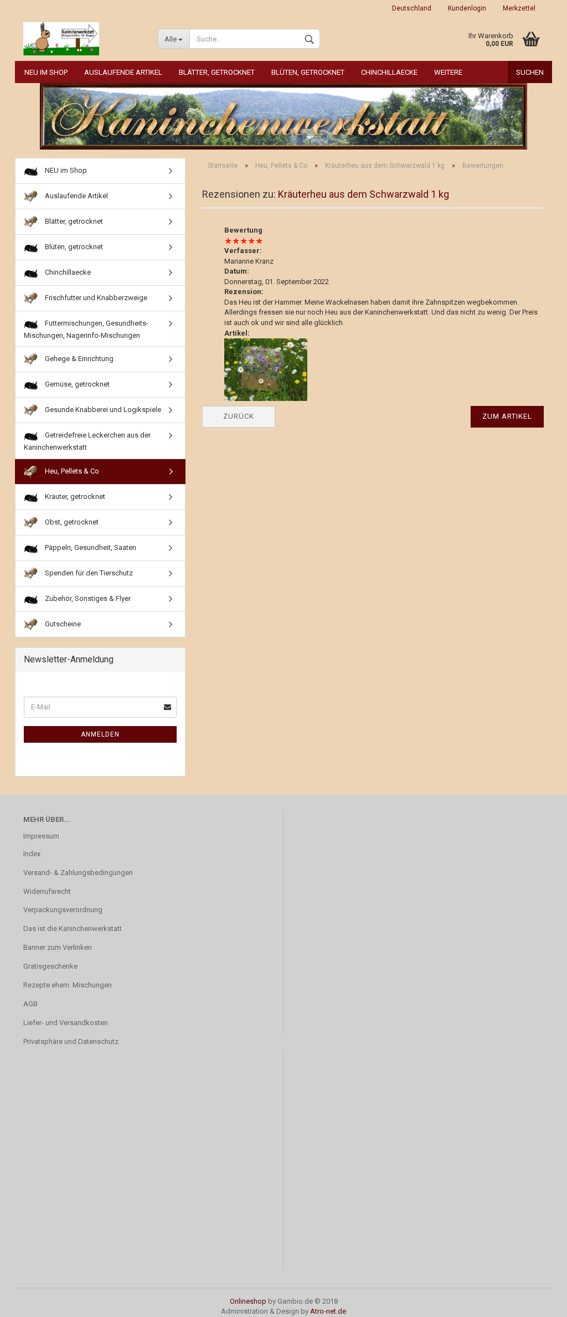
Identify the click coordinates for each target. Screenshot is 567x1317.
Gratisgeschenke (50, 966)
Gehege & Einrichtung (78, 358)
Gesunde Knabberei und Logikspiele (102, 409)
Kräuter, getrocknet (74, 496)
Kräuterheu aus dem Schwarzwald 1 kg (363, 194)
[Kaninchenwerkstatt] (82, 38)
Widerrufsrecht (47, 891)
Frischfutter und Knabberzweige (95, 298)
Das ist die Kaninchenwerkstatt (72, 928)
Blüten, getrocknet (307, 72)
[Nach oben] (536, 1300)
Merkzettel (519, 8)
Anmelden (100, 734)
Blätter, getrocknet (217, 72)
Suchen (530, 72)
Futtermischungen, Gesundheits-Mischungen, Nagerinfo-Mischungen (86, 329)
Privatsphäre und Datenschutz (70, 1041)
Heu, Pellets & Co (71, 471)
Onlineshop (248, 1301)
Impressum (41, 836)
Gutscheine (62, 624)
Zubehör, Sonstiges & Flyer (87, 598)
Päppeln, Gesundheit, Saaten (89, 547)
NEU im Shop (46, 72)
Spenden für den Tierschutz (88, 573)
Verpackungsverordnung (62, 910)
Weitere (448, 72)
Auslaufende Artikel (123, 72)
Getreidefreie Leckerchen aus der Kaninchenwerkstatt (87, 441)
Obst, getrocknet (71, 522)
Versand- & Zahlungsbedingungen (78, 872)
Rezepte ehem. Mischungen (67, 985)
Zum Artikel (507, 416)
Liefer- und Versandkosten (65, 1022)
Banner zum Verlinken (57, 947)
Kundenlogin (467, 8)
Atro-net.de (328, 1311)
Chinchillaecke (389, 72)
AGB (30, 1004)
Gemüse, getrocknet (76, 384)
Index (31, 854)
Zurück (238, 416)
